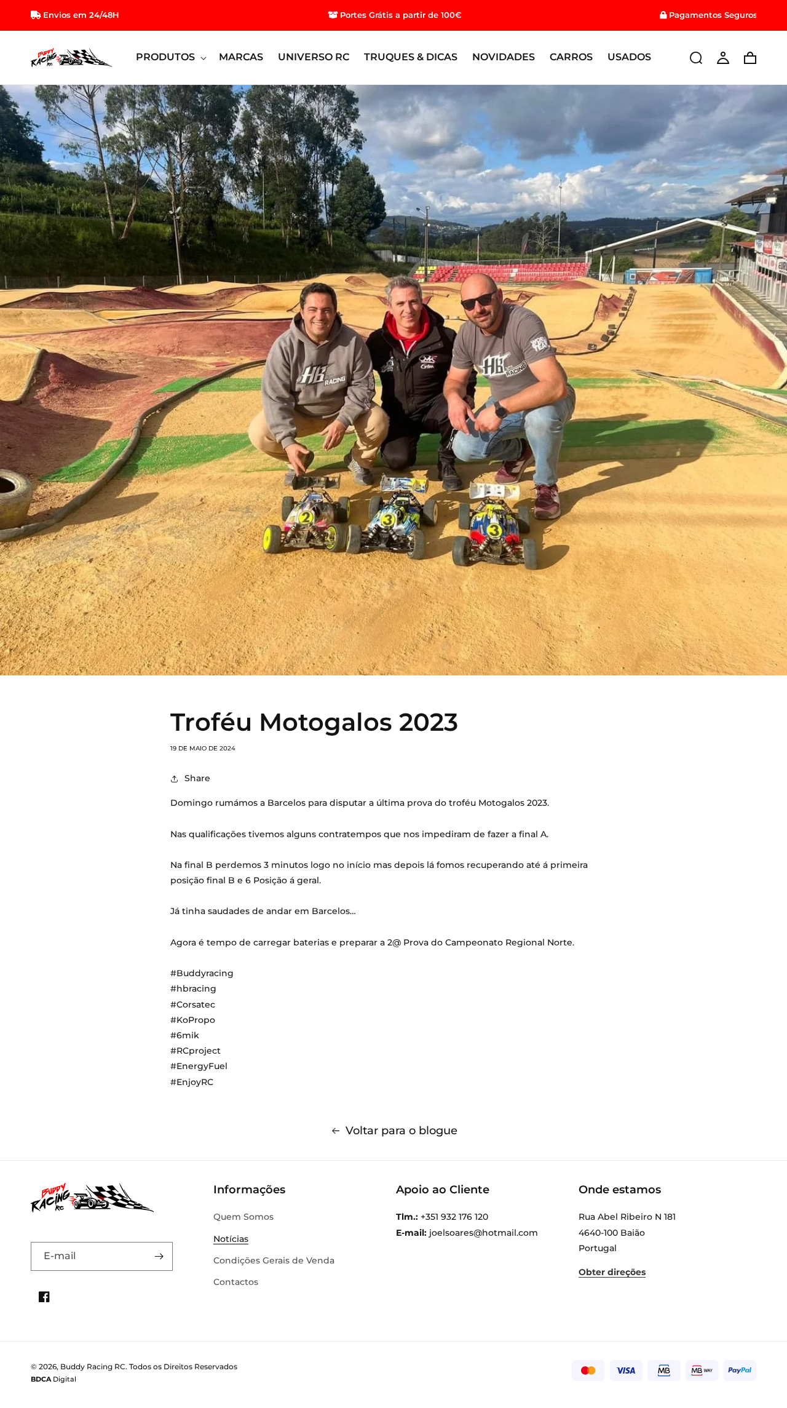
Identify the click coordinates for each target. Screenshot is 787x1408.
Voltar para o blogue (401, 1130)
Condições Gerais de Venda (273, 1260)
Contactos (235, 1281)
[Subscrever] (158, 1256)
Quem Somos (243, 1216)
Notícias (230, 1238)
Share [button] (197, 778)
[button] (170, 57)
